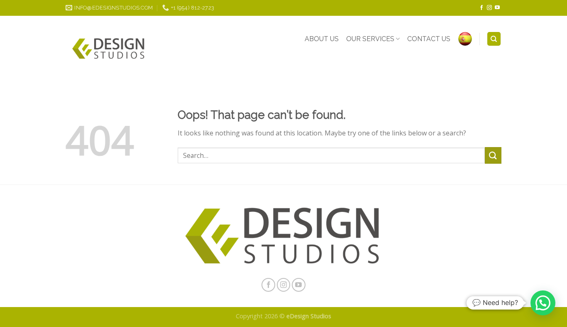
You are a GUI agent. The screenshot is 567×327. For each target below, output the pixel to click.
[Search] (494, 39)
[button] (542, 302)
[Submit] (493, 155)
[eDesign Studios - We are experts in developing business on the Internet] (109, 49)
